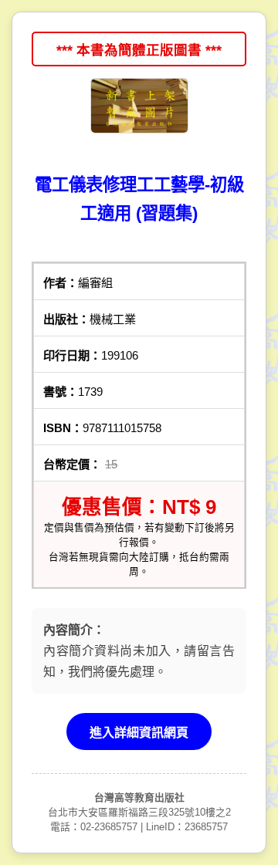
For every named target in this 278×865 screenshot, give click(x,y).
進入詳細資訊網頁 (139, 732)
